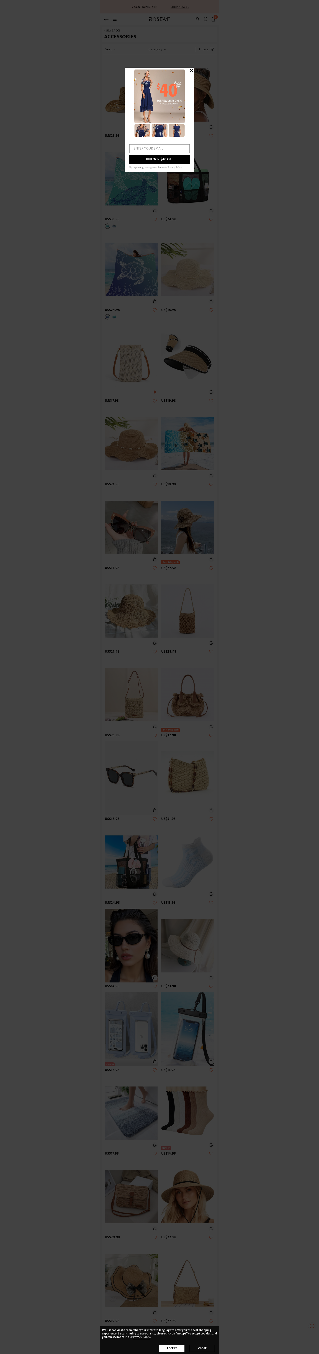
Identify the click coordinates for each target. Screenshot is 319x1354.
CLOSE (202, 1348)
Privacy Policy (141, 1337)
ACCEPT (172, 1348)
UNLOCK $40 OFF (159, 159)
